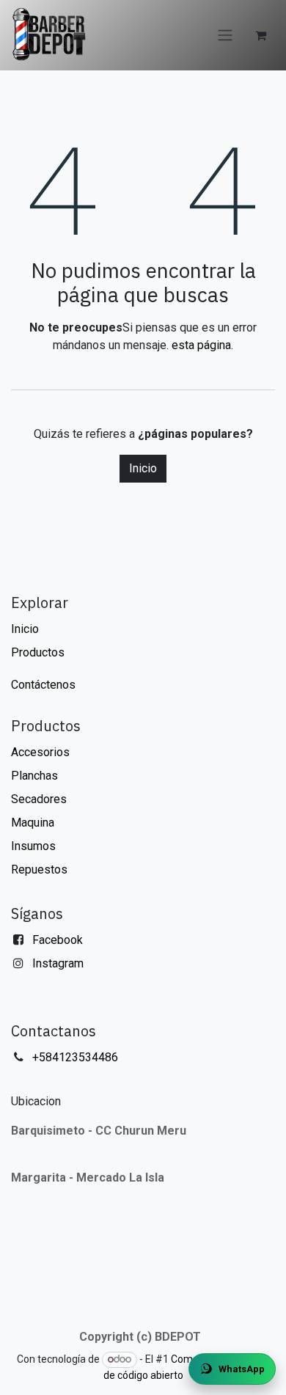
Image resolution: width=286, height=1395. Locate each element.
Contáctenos (43, 685)
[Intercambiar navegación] (225, 36)
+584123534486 (75, 1057)
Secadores (39, 799)
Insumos (33, 846)
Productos (38, 652)
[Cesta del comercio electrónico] (260, 35)
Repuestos (39, 869)
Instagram (58, 963)
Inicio (143, 468)
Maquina (32, 823)
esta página (201, 345)
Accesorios (40, 752)
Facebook (57, 940)
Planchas (34, 776)
